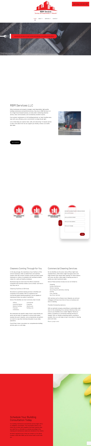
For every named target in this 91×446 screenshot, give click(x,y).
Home (35, 18)
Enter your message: (69, 225)
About (40, 18)
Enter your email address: (70, 221)
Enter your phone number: (70, 217)
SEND (82, 234)
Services (47, 18)
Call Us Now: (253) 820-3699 (80, 4)
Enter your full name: (69, 212)
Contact (55, 18)
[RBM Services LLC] (45, 7)
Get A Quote (15, 142)
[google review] (53, 321)
